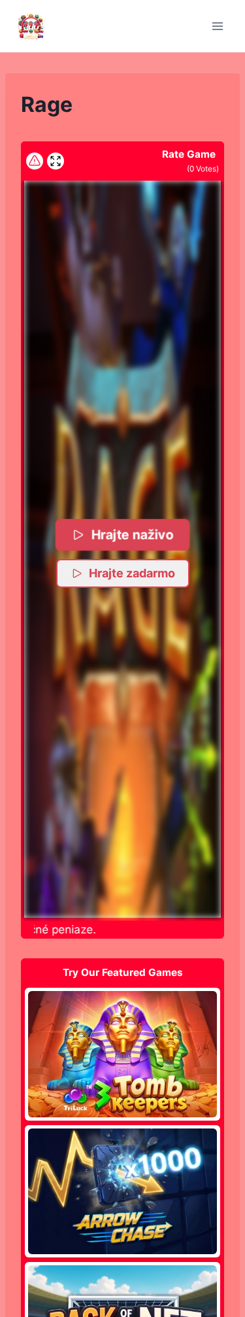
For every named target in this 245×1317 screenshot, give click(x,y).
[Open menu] (217, 26)
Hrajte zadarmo (132, 573)
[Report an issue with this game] (34, 161)
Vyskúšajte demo (122, 1053)
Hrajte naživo (132, 534)
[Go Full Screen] (55, 161)
